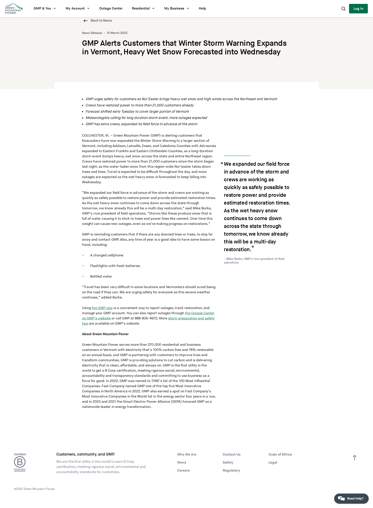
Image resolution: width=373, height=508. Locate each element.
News (181, 463)
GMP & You (42, 8)
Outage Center (111, 8)
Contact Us (231, 455)
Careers (183, 471)
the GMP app (102, 308)
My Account (75, 8)
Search (343, 8)
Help (202, 8)
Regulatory (231, 471)
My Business (174, 8)
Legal (273, 463)
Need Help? (355, 499)
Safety (228, 463)
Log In (358, 9)
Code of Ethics (280, 455)
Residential (141, 8)
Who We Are (186, 455)
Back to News (101, 21)
